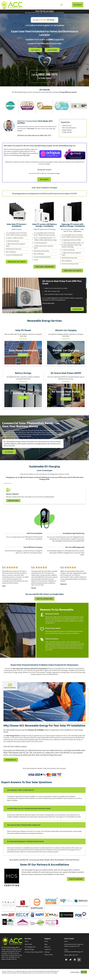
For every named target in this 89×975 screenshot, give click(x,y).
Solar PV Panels (23, 330)
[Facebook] (66, 960)
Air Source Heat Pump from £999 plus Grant (61, 282)
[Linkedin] (75, 960)
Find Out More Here (48, 303)
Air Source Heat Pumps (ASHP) (66, 373)
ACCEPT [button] (84, 972)
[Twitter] (70, 960)
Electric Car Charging (65, 330)
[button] (61, 4)
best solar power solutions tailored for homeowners (30, 668)
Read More (23, 355)
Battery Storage (23, 373)
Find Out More (13, 500)
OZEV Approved (78, 547)
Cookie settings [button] (74, 972)
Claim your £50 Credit (22, 155)
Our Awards (44, 89)
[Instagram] (79, 960)
